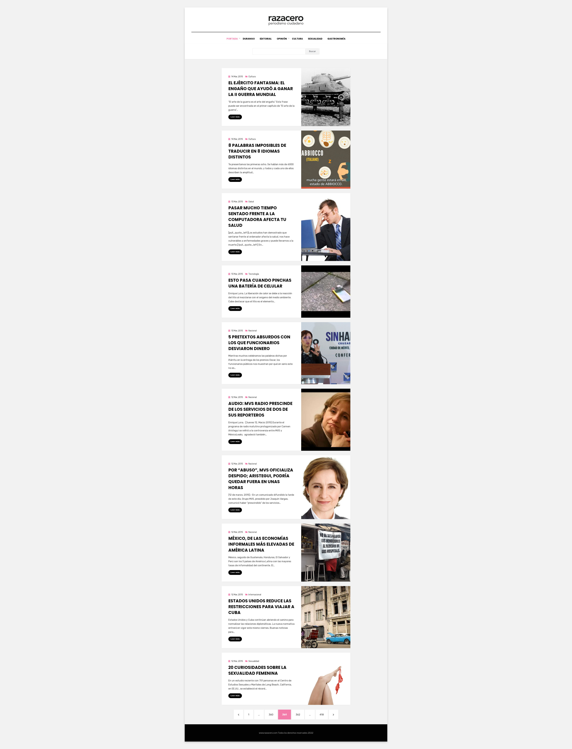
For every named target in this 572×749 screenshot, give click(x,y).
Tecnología (253, 274)
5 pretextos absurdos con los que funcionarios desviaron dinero (259, 343)
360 (273, 714)
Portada (232, 38)
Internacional (254, 594)
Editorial (266, 38)
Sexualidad (315, 38)
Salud (251, 201)
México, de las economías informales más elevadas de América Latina (261, 544)
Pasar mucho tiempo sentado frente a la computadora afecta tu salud (257, 216)
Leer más (235, 117)
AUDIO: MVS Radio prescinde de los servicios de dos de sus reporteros (260, 409)
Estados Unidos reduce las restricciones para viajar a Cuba (261, 606)
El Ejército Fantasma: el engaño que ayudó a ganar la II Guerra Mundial (260, 88)
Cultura (297, 38)
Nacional (252, 330)
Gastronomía (336, 38)
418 (324, 714)
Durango (249, 38)
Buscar (312, 51)
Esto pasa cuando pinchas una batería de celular (259, 283)
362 (300, 714)
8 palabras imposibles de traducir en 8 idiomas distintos (257, 151)
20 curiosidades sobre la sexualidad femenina (257, 670)
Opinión (282, 38)
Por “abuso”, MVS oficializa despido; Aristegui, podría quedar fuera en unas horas (260, 479)
